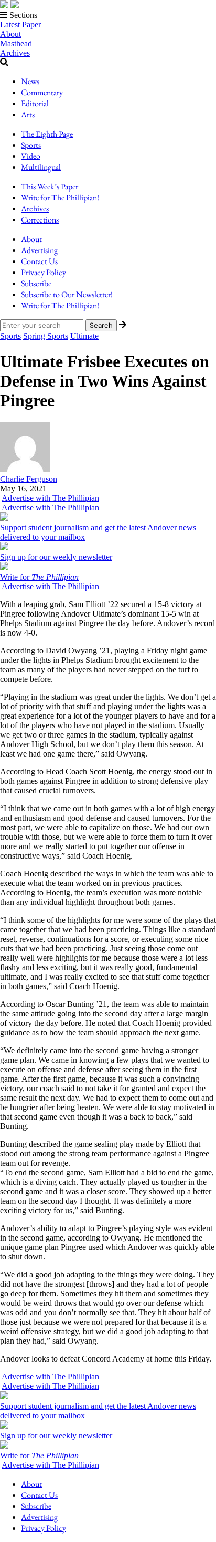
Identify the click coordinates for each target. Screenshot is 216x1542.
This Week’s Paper (49, 186)
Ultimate (84, 335)
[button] (108, 15)
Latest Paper (20, 24)
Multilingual (41, 167)
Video (30, 156)
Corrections (40, 219)
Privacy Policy (43, 272)
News (30, 81)
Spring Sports (45, 335)
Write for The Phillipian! (60, 197)
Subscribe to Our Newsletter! (67, 294)
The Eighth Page (47, 133)
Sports (31, 144)
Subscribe (36, 283)
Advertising (39, 250)
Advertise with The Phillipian (50, 497)
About (10, 33)
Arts (28, 114)
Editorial (35, 103)
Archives (15, 52)
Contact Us (39, 261)
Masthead (16, 43)
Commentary (42, 92)
